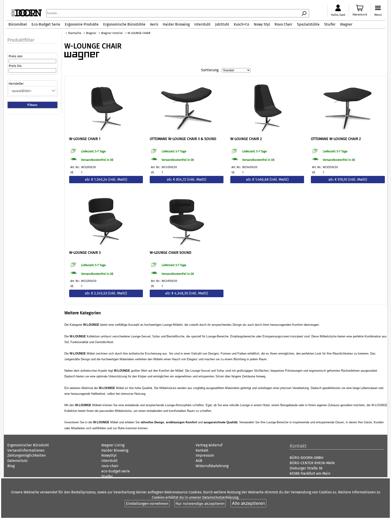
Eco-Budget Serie (45, 24)
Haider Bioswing (176, 24)
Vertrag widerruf (209, 445)
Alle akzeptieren (248, 503)
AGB (199, 460)
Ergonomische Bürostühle (124, 24)
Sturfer (330, 24)
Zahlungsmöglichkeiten (26, 455)
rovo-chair (109, 466)
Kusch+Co (241, 24)
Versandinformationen (26, 450)
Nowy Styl (262, 24)
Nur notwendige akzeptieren (200, 503)
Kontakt (202, 450)
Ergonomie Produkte (82, 24)
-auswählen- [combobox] (21, 90)
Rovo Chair (283, 24)
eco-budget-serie (115, 471)
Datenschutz (17, 460)
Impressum (205, 455)
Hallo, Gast (338, 14)
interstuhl (109, 460)
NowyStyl (109, 455)
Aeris (154, 24)
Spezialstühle (308, 24)
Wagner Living (112, 445)
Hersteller (16, 84)
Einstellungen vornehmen (147, 503)
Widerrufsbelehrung (212, 466)
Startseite (74, 33)
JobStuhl (222, 24)
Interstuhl (202, 24)
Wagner (346, 24)
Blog (11, 466)
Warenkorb (359, 14)
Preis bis (15, 66)
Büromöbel (17, 24)
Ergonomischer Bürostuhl (28, 445)
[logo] (26, 15)
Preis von (15, 56)
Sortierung (209, 70)
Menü (378, 14)
